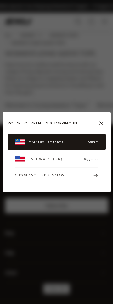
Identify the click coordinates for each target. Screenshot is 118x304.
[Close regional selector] (102, 123)
